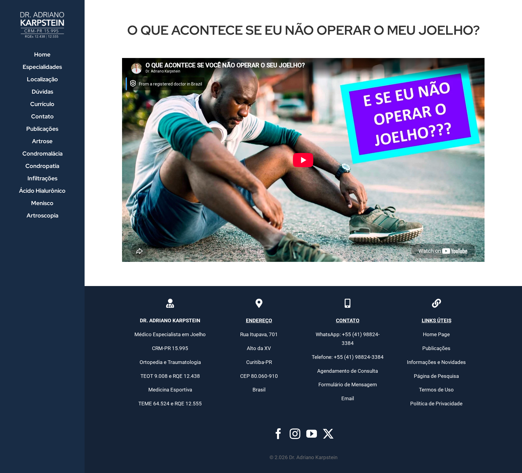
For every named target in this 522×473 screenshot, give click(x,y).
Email (347, 398)
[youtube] (311, 433)
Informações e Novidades (436, 362)
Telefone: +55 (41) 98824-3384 (348, 357)
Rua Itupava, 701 (259, 334)
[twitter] (328, 433)
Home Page (436, 334)
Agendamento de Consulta (347, 371)
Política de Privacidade (436, 404)
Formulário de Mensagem (347, 384)
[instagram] (295, 433)
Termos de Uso (436, 390)
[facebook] (278, 433)
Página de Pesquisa (436, 376)
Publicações (436, 348)
